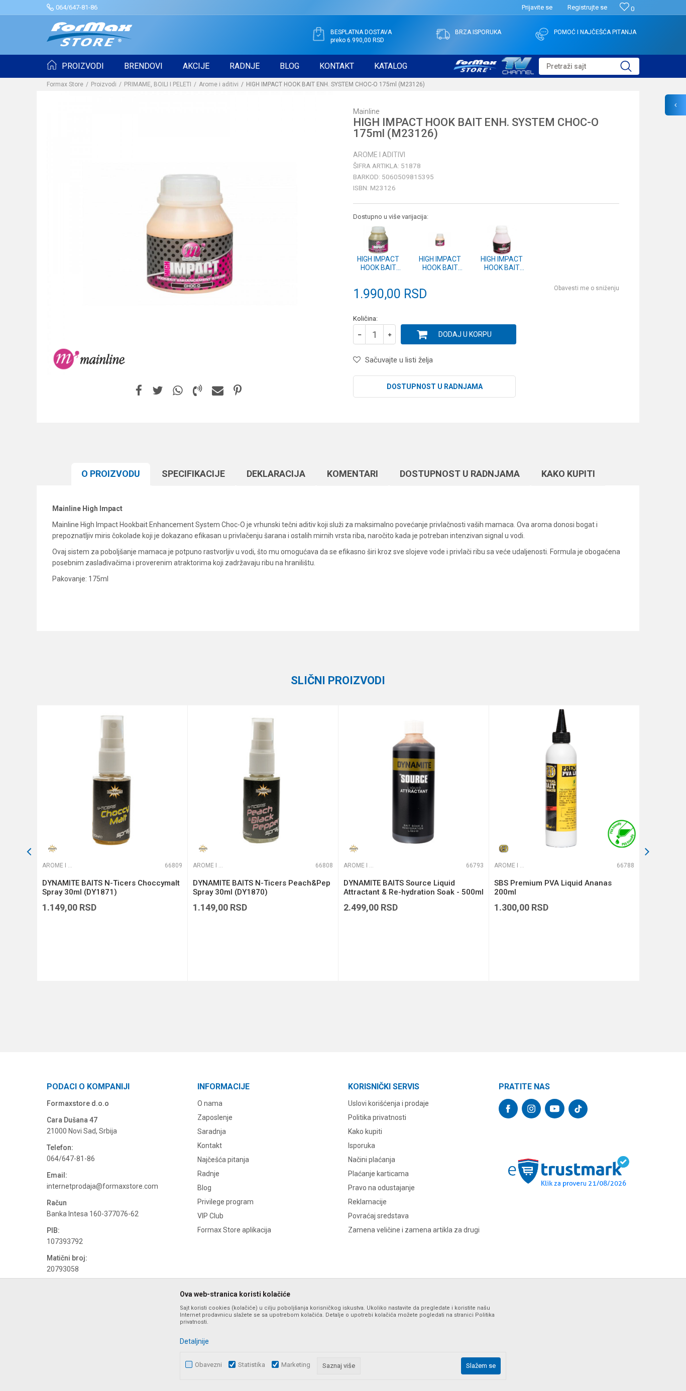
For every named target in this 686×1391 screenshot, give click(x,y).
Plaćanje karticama (378, 1174)
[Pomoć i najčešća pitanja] (542, 34)
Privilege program (225, 1202)
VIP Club (210, 1216)
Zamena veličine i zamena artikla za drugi (414, 1230)
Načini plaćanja (371, 1160)
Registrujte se (587, 7)
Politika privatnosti (377, 1117)
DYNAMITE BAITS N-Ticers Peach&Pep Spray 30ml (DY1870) (261, 887)
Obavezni (208, 1364)
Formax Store (65, 84)
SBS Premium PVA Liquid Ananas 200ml (553, 887)
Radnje (208, 1174)
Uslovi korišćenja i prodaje (388, 1103)
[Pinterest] (238, 391)
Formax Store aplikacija (234, 1230)
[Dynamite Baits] (52, 848)
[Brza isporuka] (443, 34)
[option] (112, 843)
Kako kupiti (568, 473)
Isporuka (361, 1146)
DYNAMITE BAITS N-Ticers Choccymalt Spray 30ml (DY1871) (111, 887)
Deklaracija (276, 473)
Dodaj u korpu (465, 334)
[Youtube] (554, 1108)
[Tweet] (157, 391)
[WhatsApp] (178, 391)
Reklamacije (367, 1202)
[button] (589, 66)
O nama (209, 1103)
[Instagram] (531, 1108)
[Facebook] (139, 391)
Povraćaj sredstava (378, 1216)
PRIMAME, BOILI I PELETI (157, 84)
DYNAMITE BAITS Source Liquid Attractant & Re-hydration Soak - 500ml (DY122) (414, 892)
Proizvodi (104, 84)
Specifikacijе (193, 473)
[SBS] (504, 848)
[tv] (493, 64)
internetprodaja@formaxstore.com (102, 1186)
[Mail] (217, 391)
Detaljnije (194, 1341)
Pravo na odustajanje (381, 1188)
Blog (204, 1188)
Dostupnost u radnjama (435, 387)
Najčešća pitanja (223, 1160)
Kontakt (209, 1146)
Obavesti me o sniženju (586, 288)
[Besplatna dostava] (318, 34)
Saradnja (211, 1131)
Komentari (352, 473)
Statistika (251, 1364)
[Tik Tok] (578, 1108)
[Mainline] (89, 359)
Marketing (295, 1364)
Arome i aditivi (219, 84)
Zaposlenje (215, 1117)
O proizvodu (110, 473)
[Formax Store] (90, 34)
